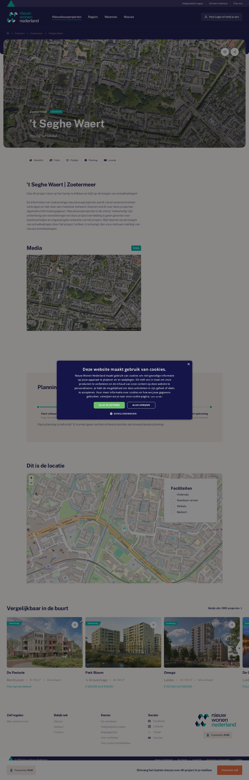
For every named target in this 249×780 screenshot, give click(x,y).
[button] (124, 413)
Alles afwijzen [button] (141, 405)
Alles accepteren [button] (109, 405)
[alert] (124, 390)
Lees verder (156, 396)
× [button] (188, 364)
